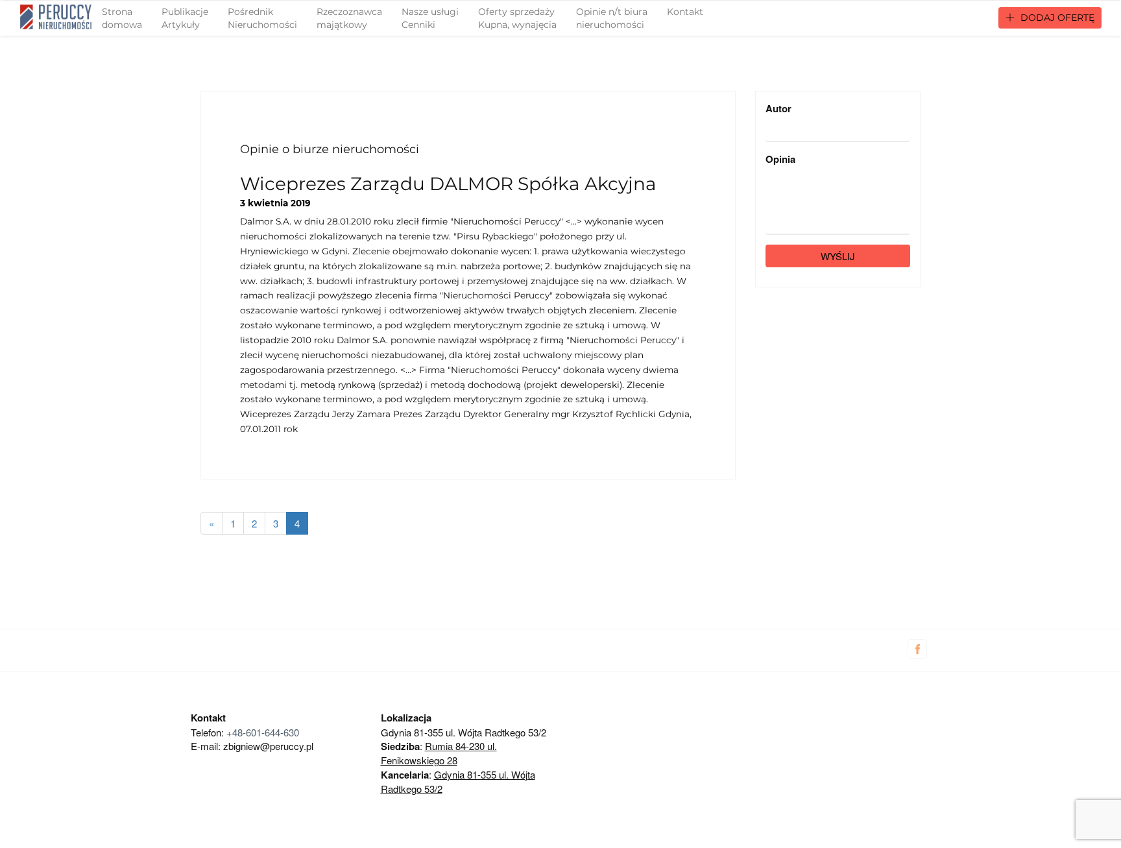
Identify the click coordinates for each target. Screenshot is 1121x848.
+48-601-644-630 (262, 732)
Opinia (780, 159)
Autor (778, 108)
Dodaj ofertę (1056, 17)
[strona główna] (55, 17)
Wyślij (838, 256)
